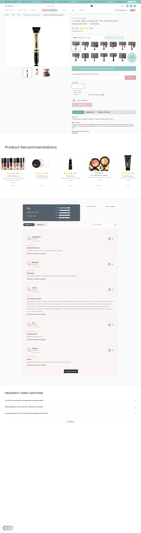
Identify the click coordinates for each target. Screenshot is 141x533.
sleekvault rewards (122, 10)
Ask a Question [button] (111, 206)
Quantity (75, 82)
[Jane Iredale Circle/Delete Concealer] (99, 163)
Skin (13, 15)
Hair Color (9, 10)
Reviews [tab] (27, 224)
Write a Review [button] (91, 206)
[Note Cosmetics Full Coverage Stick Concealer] (70, 163)
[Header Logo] (12, 6)
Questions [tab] (40, 224)
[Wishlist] (131, 6)
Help (122, 6)
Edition (82, 10)
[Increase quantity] (83, 86)
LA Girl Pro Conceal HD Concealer (36, 253)
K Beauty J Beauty (49, 10)
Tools (64, 10)
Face (18, 15)
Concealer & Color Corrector (32, 15)
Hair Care (22, 10)
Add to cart (82, 105)
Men (73, 10)
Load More (70, 422)
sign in (132, 10)
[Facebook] (129, 2)
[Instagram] (133, 2)
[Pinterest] (135, 2)
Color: (81, 38)
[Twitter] (131, 2)
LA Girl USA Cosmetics (79, 18)
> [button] (71, 371)
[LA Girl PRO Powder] (41, 163)
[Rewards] (8, 528)
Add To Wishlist (82, 100)
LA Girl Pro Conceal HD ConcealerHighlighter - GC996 (96, 22)
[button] (109, 238)
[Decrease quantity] (73, 86)
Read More (75, 133)
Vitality (33, 10)
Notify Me (130, 78)
